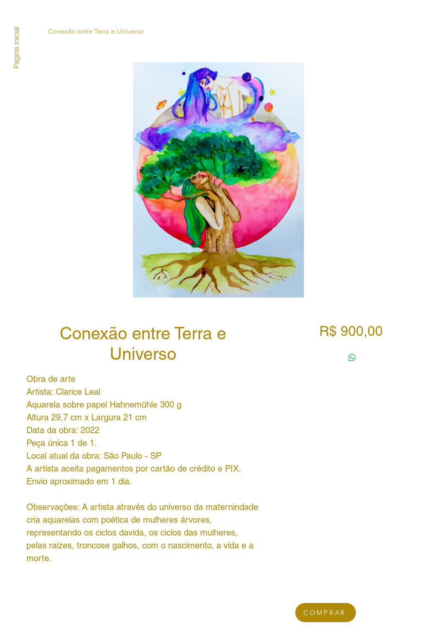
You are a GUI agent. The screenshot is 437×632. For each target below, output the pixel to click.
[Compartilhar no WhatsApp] (352, 357)
